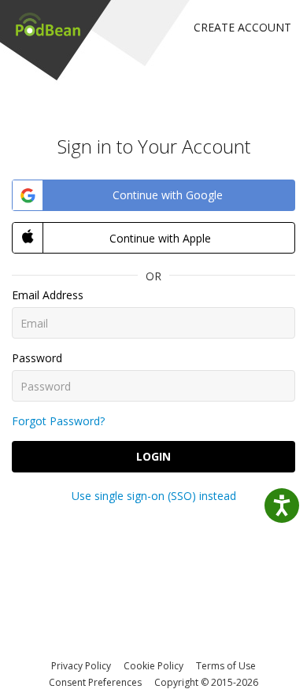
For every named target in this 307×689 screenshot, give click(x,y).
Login (153, 456)
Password (37, 357)
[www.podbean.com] (48, 24)
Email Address (47, 294)
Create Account (242, 27)
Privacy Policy (81, 665)
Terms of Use (226, 665)
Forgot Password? (58, 420)
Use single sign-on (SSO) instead (154, 495)
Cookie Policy (153, 665)
